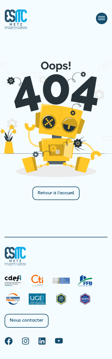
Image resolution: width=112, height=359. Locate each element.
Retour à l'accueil (56, 193)
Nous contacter (26, 320)
